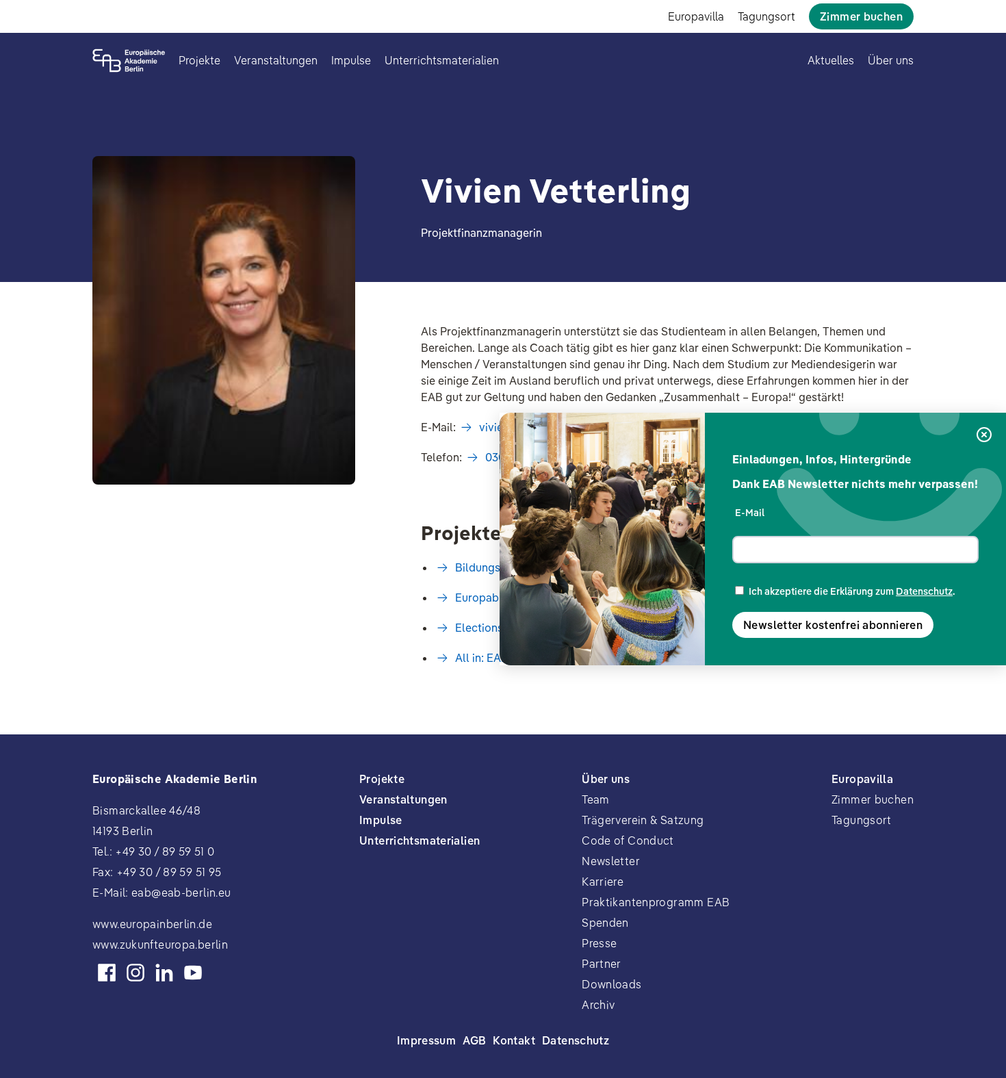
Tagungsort (766, 16)
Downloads (611, 984)
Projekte (199, 60)
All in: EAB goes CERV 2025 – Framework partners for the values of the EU (645, 658)
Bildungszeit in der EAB (515, 567)
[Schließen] (984, 435)
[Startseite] (128, 60)
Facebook (107, 973)
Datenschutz (924, 591)
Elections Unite (494, 627)
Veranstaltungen (276, 60)
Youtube (193, 973)
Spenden (605, 922)
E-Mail (749, 512)
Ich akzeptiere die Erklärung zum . (852, 591)
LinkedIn (164, 973)
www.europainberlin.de (152, 924)
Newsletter (611, 861)
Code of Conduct (628, 840)
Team (596, 799)
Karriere (602, 881)
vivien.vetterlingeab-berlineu (559, 427)
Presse (599, 943)
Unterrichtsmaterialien (442, 60)
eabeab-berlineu (181, 892)
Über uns (891, 60)
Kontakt (514, 1040)
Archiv (598, 1005)
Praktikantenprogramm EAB (656, 902)
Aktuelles (831, 60)
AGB (474, 1040)
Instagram (135, 973)
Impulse (351, 60)
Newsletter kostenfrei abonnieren (833, 625)
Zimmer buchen (861, 16)
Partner (601, 964)
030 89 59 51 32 (524, 457)
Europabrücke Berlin (507, 597)
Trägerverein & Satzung (643, 820)
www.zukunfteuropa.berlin (160, 944)
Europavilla (696, 16)
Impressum (426, 1040)
